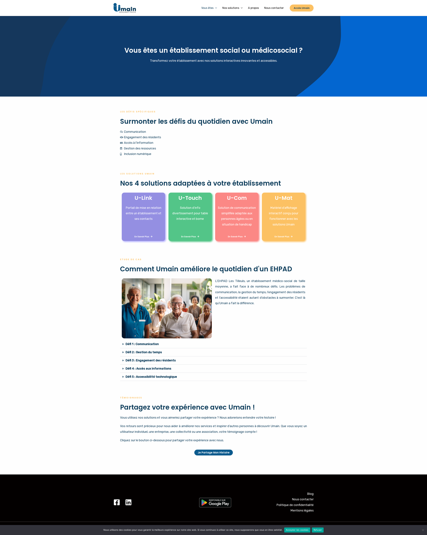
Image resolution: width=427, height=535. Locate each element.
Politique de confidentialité (295, 505)
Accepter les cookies (297, 529)
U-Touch (190, 198)
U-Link (143, 198)
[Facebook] (116, 502)
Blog (310, 494)
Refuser (318, 529)
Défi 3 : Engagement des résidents (151, 360)
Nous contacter (274, 8)
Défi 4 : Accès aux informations (148, 368)
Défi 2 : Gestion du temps (144, 352)
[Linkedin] (128, 502)
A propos (253, 8)
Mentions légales (302, 510)
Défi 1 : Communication (142, 344)
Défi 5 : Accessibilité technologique (151, 377)
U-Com (237, 198)
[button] (213, 344)
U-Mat (283, 198)
